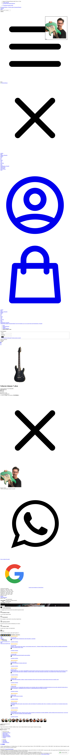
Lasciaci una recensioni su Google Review (36, 587)
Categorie (2, 8)
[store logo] (10, 7)
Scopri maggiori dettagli (45, 754)
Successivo (18, 634)
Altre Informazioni (3, 597)
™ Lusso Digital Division (9, 749)
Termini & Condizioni (6, 732)
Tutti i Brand (5, 741)
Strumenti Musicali (6, 742)
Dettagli (1, 596)
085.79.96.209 (6, 2)
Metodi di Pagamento (6, 735)
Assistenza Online (64, 752)
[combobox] (5, 10)
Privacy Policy (5, 733)
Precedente (13, 634)
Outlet (1, 9)
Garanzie (4, 737)
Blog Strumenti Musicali (11, 3)
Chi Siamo (4, 3)
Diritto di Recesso (6, 734)
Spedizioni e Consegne (7, 736)
